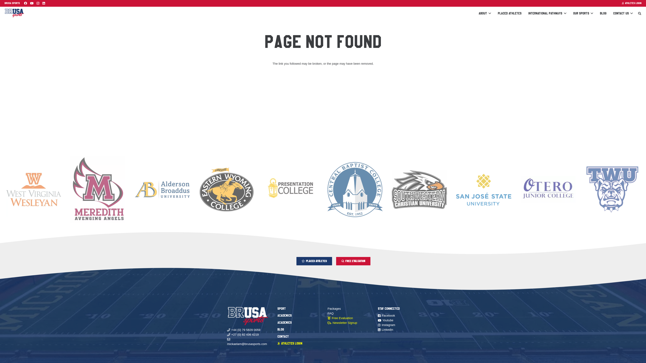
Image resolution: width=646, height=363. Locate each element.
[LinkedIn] (43, 3)
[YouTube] (31, 3)
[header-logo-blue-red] (14, 13)
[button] (639, 13)
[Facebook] (25, 3)
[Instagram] (38, 3)
